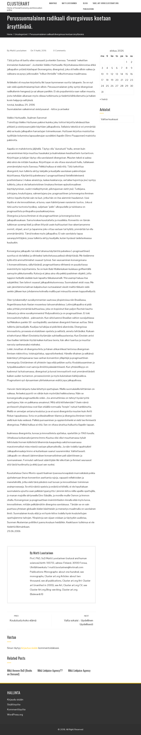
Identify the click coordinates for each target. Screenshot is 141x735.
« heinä (103, 99)
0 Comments (59, 50)
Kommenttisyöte (16, 709)
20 (116, 79)
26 (112, 85)
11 (107, 74)
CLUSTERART (18, 3)
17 (102, 79)
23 (131, 79)
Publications (88, 8)
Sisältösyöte (13, 704)
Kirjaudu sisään (15, 699)
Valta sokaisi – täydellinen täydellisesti (78, 620)
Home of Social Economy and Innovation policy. (24, 9)
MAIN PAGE (53, 3)
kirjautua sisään (29, 648)
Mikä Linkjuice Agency (79, 670)
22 (126, 79)
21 (121, 79)
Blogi (85, 3)
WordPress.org (15, 714)
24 (102, 85)
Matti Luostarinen (69, 3)
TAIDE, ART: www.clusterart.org (106, 3)
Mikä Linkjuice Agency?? (50, 670)
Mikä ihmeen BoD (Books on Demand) (19, 672)
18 (107, 79)
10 (102, 74)
